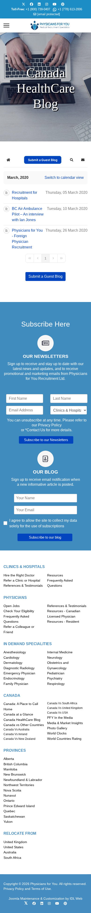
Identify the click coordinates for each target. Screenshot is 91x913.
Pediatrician (55, 673)
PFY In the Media (60, 717)
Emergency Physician (19, 673)
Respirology (56, 684)
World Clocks (56, 733)
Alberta (9, 759)
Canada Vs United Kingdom (65, 708)
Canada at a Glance (18, 714)
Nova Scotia (12, 790)
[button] (71, 159)
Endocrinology (14, 678)
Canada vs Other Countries (24, 725)
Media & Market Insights (65, 723)
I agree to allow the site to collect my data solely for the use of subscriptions (43, 523)
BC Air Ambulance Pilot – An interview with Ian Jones (28, 214)
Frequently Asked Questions (60, 583)
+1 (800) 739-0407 (38, 9)
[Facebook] (31, 4)
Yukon (8, 821)
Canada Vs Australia (16, 729)
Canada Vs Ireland (15, 734)
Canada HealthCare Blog (22, 720)
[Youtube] (54, 4)
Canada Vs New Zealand (19, 738)
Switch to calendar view (64, 178)
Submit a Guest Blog (42, 160)
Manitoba (10, 769)
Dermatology (13, 663)
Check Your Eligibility (19, 611)
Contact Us (36, 430)
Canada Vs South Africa (62, 703)
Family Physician (16, 684)
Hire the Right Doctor (19, 575)
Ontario (9, 800)
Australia (10, 852)
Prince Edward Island (19, 806)
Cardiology (11, 657)
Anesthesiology (15, 652)
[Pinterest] (62, 4)
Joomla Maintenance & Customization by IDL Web (45, 898)
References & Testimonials (23, 585)
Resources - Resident (63, 621)
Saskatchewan (14, 816)
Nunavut (10, 795)
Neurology (54, 657)
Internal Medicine (60, 652)
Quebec (9, 811)
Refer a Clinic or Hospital (22, 580)
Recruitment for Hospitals (24, 195)
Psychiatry (54, 678)
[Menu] (6, 25)
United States (13, 847)
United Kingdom (15, 842)
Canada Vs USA (57, 712)
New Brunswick (15, 774)
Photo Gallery (57, 728)
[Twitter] (23, 4)
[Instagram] (46, 4)
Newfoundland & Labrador (23, 780)
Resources (55, 575)
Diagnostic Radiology (19, 668)
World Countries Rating (64, 738)
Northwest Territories (19, 785)
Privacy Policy (50, 425)
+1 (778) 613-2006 (70, 9)
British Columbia (16, 764)
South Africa (12, 857)
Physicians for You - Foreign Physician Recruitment (27, 238)
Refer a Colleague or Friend (19, 629)
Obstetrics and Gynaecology (58, 665)
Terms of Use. (41, 889)
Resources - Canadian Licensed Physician (63, 613)
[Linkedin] (39, 4)
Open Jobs (12, 606)
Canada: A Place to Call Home (21, 706)
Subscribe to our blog (45, 537)
